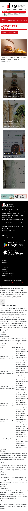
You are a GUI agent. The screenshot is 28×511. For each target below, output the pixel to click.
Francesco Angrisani (8, 187)
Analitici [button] (2, 473)
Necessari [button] (2, 333)
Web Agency (12, 282)
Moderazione (5, 271)
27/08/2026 (17, 96)
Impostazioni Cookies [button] (6, 298)
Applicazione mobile (7, 275)
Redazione (4, 262)
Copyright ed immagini (8, 273)
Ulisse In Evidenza (13, 32)
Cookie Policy (5, 268)
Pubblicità (4, 270)
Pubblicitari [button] (3, 486)
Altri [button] (1, 500)
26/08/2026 (15, 187)
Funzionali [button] (3, 449)
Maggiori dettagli (16, 296)
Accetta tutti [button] (15, 298)
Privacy (3, 266)
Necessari (3, 334)
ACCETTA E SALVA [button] (4, 510)
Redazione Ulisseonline (9, 96)
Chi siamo (4, 260)
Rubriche (4, 32)
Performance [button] (3, 461)
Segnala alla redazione (8, 264)
